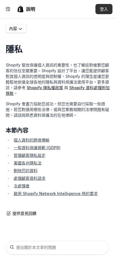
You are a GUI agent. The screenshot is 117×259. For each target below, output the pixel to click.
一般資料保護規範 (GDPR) (37, 147)
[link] (26, 9)
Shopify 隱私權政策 (45, 87)
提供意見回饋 (24, 213)
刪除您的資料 (25, 170)
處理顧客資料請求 (29, 178)
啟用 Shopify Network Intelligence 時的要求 (56, 193)
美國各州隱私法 (27, 162)
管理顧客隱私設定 (29, 155)
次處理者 (22, 185)
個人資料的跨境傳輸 (31, 140)
